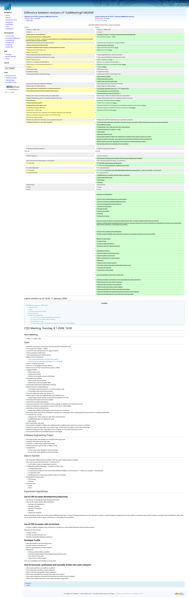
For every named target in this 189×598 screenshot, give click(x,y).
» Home (7, 15)
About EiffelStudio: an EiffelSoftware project (132, 593)
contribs (37, 18)
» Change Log (9, 43)
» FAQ (7, 26)
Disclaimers (118, 593)
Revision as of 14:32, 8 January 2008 (36, 16)
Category (28, 583)
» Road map (8, 45)
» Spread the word (11, 20)
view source (53, 16)
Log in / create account (181, 3)
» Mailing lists (9, 29)
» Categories (9, 22)
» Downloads (9, 24)
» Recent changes (10, 56)
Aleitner (27, 18)
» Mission (8, 18)
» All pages (8, 54)
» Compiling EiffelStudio (12, 38)
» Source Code (9, 36)
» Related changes (11, 78)
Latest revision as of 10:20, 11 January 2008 (109, 16)
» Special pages (10, 80)
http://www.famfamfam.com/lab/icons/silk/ (42, 359)
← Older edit (28, 20)
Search (6, 63)
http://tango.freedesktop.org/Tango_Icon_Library (44, 361)
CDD (28, 585)
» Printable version (11, 82)
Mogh (97, 18)
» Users (7, 59)
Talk (31, 18)
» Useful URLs (9, 47)
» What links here (10, 76)
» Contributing (9, 40)
